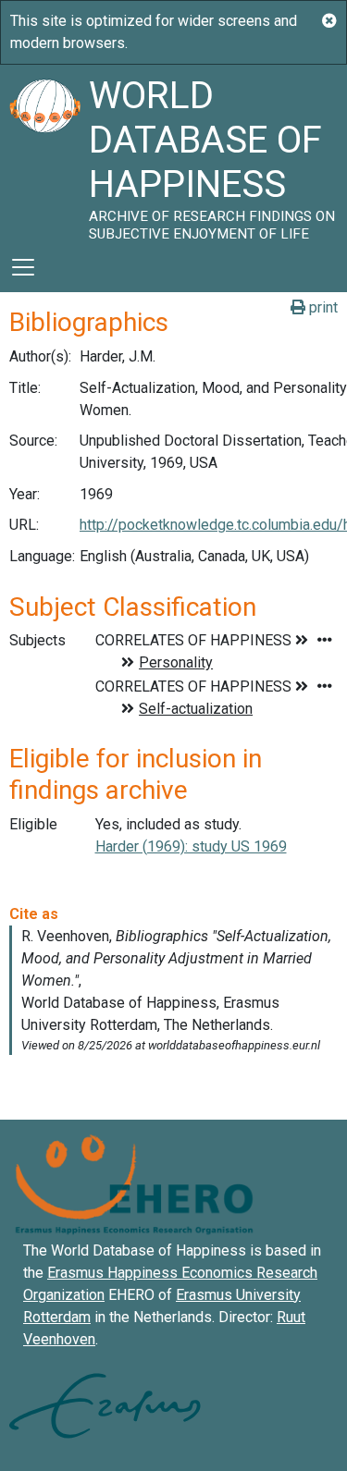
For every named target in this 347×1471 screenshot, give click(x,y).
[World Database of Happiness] (44, 153)
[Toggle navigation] (23, 267)
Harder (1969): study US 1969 (191, 846)
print (321, 307)
